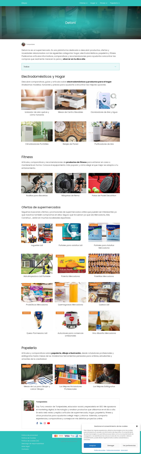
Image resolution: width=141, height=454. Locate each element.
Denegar (111, 445)
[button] (137, 426)
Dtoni (24, 3)
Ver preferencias (129, 445)
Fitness (102, 3)
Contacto (25, 449)
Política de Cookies (29, 438)
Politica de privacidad (113, 450)
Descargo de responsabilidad (33, 444)
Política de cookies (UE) (30, 441)
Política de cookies (99, 450)
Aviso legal (124, 450)
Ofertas (82, 3)
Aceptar (92, 445)
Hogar (92, 3)
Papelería (114, 3)
